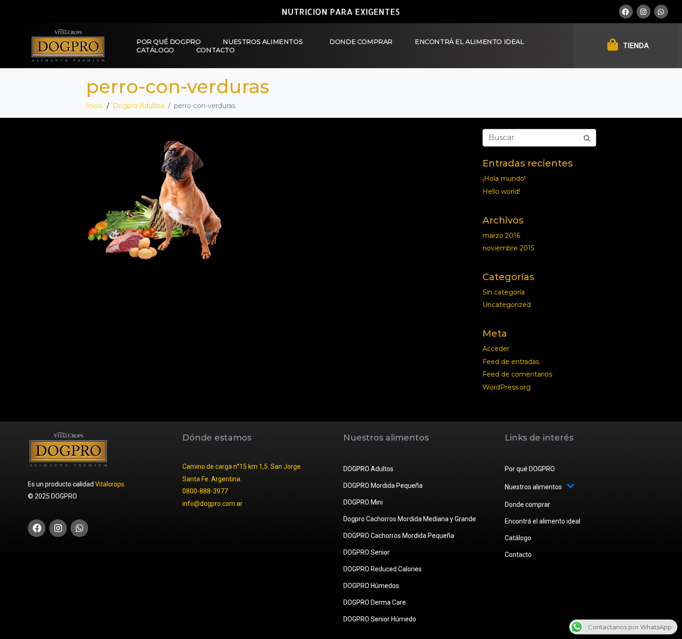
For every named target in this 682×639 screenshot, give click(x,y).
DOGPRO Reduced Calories (382, 569)
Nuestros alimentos (262, 42)
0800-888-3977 (205, 491)
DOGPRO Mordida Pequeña (383, 485)
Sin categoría (504, 292)
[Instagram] (643, 12)
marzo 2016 (501, 235)
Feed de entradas (511, 362)
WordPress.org (507, 387)
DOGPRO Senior (366, 552)
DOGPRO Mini (363, 502)
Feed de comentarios (517, 374)
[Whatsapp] (661, 12)
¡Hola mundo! (504, 178)
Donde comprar (360, 42)
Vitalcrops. (110, 484)
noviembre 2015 (508, 248)
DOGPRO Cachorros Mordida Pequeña (398, 535)
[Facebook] (626, 12)
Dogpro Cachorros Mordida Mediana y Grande (409, 519)
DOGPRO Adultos (368, 469)
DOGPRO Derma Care (374, 602)
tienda (636, 45)
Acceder (496, 349)
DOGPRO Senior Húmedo (379, 619)
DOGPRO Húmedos (371, 585)
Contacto (215, 50)
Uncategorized (507, 304)
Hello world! (501, 191)
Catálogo (155, 50)
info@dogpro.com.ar (212, 503)
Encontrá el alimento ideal (469, 42)
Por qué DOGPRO (168, 42)
